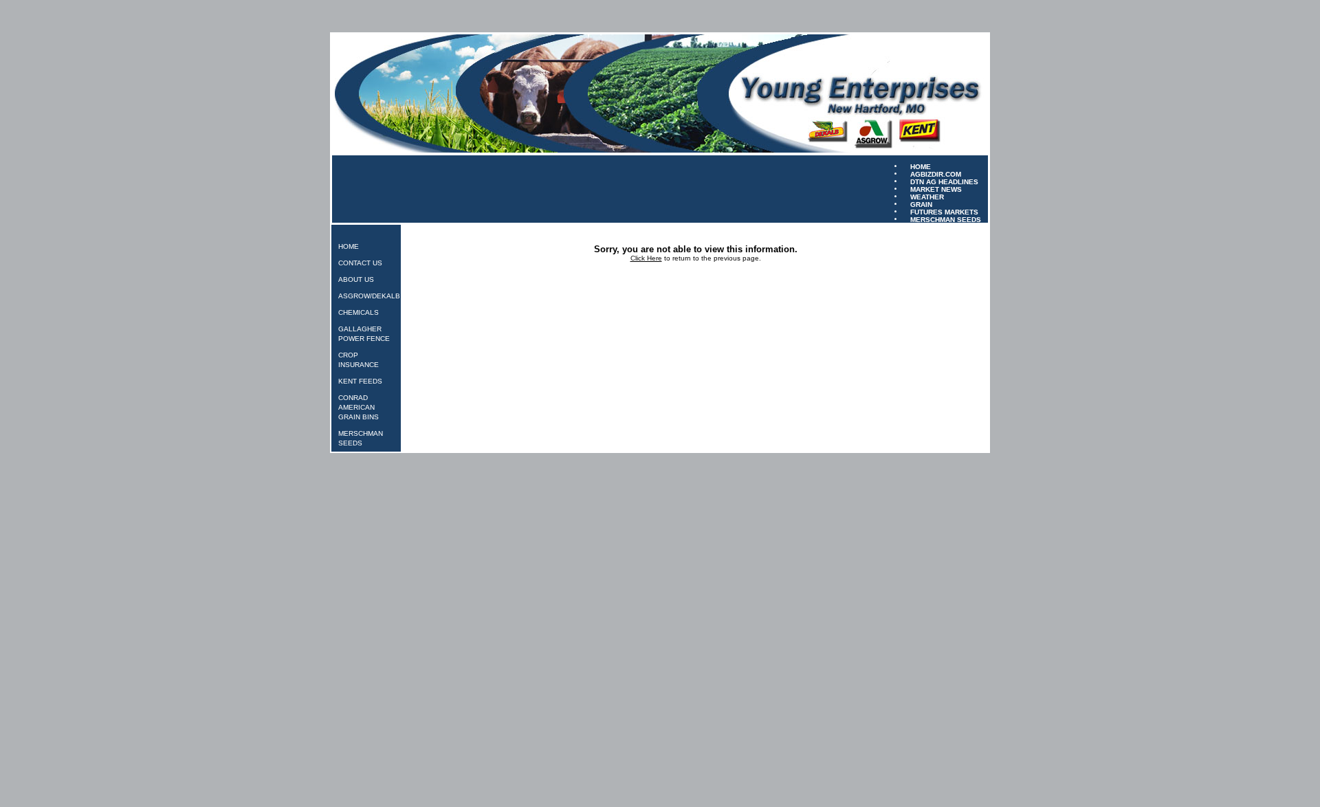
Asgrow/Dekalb (369, 296)
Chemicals (358, 312)
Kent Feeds (360, 381)
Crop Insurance (358, 359)
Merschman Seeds (945, 219)
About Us (356, 279)
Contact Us (360, 263)
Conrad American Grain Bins (358, 407)
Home (348, 246)
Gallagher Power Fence (364, 333)
